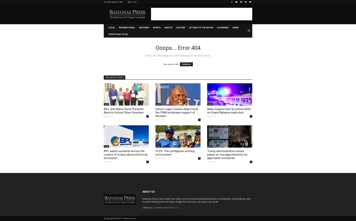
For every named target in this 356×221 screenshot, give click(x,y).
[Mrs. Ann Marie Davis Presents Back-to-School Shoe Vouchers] (126, 94)
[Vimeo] (241, 2)
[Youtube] (250, 2)
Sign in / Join (132, 2)
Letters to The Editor (201, 27)
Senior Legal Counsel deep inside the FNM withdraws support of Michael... (176, 112)
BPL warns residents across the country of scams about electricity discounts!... (126, 154)
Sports (157, 27)
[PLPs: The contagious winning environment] (178, 136)
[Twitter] (236, 2)
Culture (180, 27)
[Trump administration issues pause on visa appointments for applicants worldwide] (229, 136)
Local (112, 27)
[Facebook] (232, 2)
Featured (144, 27)
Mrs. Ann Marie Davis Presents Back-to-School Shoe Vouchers (124, 110)
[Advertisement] (201, 14)
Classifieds (223, 27)
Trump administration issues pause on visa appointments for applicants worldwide (227, 154)
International (127, 27)
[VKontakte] (245, 2)
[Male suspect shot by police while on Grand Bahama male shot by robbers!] (229, 94)
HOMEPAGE (186, 64)
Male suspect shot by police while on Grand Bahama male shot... (229, 110)
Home (235, 27)
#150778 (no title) (118, 34)
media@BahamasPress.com (166, 207)
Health (168, 27)
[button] (249, 31)
